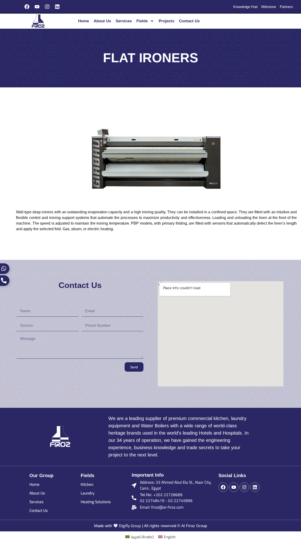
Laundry (87, 493)
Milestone (268, 7)
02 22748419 (152, 500)
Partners (286, 7)
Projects (166, 21)
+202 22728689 (167, 494)
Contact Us (189, 21)
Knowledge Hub (245, 7)
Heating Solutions (96, 502)
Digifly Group (130, 526)
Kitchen (87, 484)
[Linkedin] (57, 6)
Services (124, 21)
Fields (142, 21)
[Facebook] (27, 6)
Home (83, 21)
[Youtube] (37, 6)
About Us (102, 21)
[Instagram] (47, 6)
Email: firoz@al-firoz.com (161, 507)
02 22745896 (180, 500)
